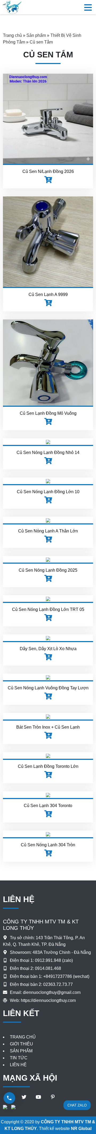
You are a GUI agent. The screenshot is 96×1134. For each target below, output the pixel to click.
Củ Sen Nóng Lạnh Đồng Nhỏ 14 (48, 452)
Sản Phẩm (21, 1051)
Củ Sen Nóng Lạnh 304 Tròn (48, 845)
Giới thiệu (21, 1044)
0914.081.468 (48, 968)
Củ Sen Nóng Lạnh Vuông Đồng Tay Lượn (48, 688)
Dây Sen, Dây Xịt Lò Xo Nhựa (48, 648)
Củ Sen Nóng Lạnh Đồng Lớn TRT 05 (48, 609)
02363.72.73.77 (58, 984)
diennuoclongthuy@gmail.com (52, 992)
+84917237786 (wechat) (66, 976)
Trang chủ (12, 35)
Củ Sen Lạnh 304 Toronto (48, 805)
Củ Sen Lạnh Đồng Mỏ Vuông (48, 413)
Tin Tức (18, 1058)
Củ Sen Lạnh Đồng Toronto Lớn (48, 766)
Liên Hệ (18, 1064)
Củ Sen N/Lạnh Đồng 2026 (48, 171)
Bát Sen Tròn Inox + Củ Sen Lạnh (48, 727)
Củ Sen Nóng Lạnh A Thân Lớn (48, 531)
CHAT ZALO (77, 1105)
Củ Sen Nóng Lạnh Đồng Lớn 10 (48, 491)
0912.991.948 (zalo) (54, 960)
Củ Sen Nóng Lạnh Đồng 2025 (48, 570)
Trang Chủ (23, 1037)
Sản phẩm (36, 35)
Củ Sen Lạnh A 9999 (48, 294)
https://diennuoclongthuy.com (48, 1000)
